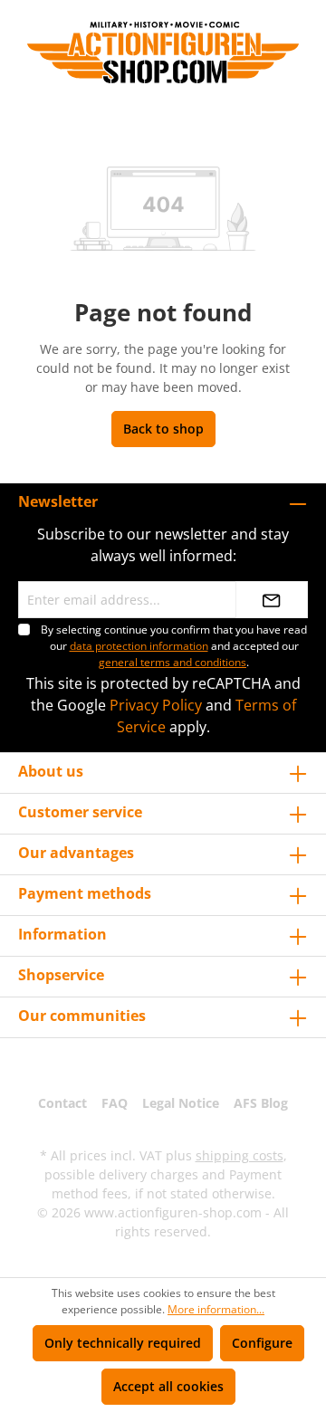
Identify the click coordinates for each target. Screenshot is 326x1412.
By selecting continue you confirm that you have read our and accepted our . (174, 646)
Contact (62, 1102)
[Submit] (271, 599)
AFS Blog (261, 1102)
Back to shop (163, 428)
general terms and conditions (172, 662)
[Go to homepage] (163, 52)
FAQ (114, 1102)
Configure (262, 1342)
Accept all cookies (168, 1386)
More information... (216, 1309)
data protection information (139, 646)
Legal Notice (180, 1102)
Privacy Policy (156, 705)
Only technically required (122, 1342)
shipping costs (239, 1155)
